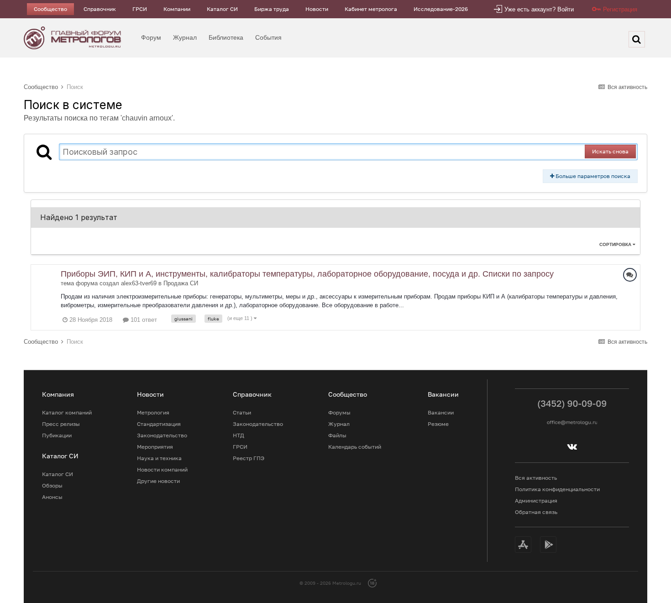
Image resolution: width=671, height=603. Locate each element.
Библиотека (226, 37)
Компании (176, 8)
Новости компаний (162, 469)
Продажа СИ (180, 283)
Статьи (242, 412)
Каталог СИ (222, 8)
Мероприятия (155, 446)
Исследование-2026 (441, 8)
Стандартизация (159, 423)
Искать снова (610, 151)
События (268, 37)
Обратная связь (536, 512)
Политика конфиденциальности (557, 489)
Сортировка (616, 244)
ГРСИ (139, 8)
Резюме (438, 423)
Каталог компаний (67, 412)
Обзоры (52, 485)
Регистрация (620, 9)
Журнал (185, 37)
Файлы (337, 435)
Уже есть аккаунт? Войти (539, 9)
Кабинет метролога (371, 8)
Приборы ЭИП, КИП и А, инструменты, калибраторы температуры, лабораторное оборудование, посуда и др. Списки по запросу (307, 273)
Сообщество (50, 8)
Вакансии (441, 412)
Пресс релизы (61, 423)
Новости (316, 8)
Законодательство (162, 435)
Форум (151, 37)
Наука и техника (159, 458)
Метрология (153, 412)
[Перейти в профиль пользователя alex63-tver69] (46, 279)
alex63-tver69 (139, 283)
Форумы (339, 412)
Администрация (536, 500)
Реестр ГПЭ (248, 458)
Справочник (100, 8)
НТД (238, 435)
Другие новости (158, 480)
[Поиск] (637, 39)
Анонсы (52, 496)
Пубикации (57, 435)
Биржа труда (271, 8)
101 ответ (143, 319)
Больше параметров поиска (592, 176)
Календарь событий (354, 446)
